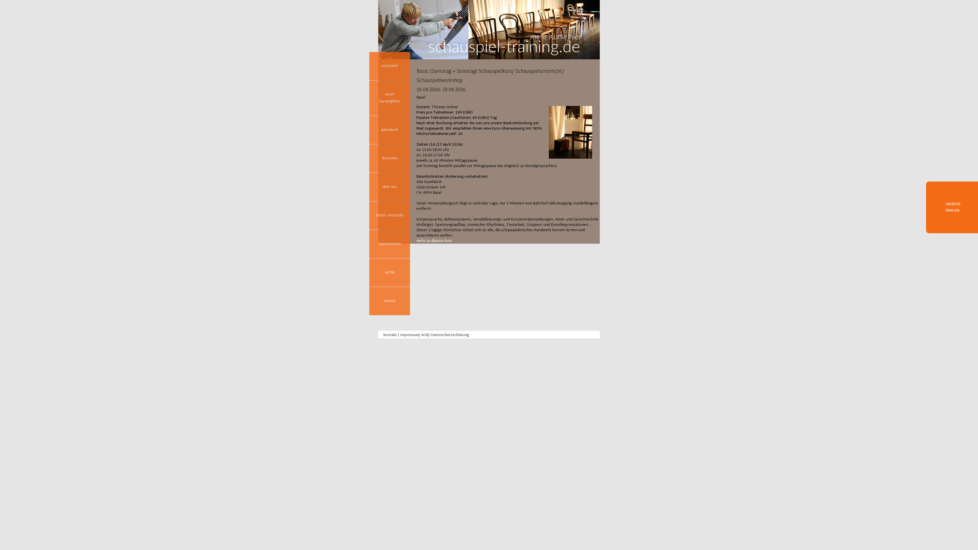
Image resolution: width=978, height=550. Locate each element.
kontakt (390, 335)
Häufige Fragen (953, 207)
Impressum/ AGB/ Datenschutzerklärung (434, 335)
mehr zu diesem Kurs (434, 241)
